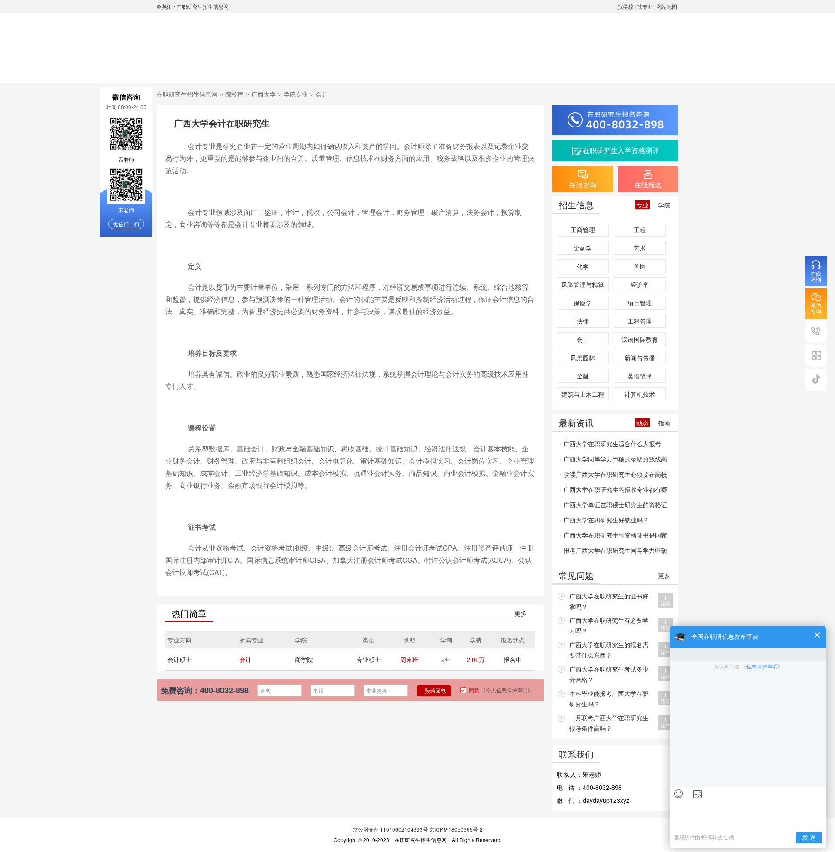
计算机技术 (640, 394)
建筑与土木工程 (582, 394)
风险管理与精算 (582, 284)
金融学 (583, 248)
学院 (664, 204)
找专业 (645, 6)
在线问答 (496, 68)
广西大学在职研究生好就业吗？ (606, 519)
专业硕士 (369, 659)
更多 (520, 613)
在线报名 (652, 68)
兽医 (640, 266)
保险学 (583, 302)
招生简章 (339, 68)
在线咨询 (600, 68)
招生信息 (391, 68)
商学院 (304, 659)
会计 (245, 659)
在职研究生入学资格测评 (621, 150)
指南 (664, 422)
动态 (642, 422)
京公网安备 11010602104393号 (390, 829)
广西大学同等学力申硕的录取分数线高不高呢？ (613, 460)
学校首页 (183, 68)
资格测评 (548, 68)
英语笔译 (640, 375)
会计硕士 (179, 659)
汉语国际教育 (639, 339)
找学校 (626, 6)
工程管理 (640, 321)
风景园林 (583, 357)
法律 (583, 321)
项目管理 (640, 302)
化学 (583, 266)
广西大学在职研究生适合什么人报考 (612, 443)
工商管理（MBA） (582, 231)
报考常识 (444, 68)
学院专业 (287, 68)
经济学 (640, 284)
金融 (583, 375)
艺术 (640, 248)
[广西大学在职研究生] (199, 35)
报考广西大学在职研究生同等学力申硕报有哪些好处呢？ (613, 552)
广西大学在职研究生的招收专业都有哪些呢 (613, 491)
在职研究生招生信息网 (203, 6)
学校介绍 (235, 68)
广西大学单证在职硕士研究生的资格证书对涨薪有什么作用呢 (613, 506)
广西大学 (263, 94)
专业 (642, 204)
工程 (640, 229)
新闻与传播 (640, 357)
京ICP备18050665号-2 (456, 829)
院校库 (234, 94)
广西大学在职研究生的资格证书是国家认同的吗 (613, 537)
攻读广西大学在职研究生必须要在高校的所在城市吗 (613, 476)
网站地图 (666, 6)
